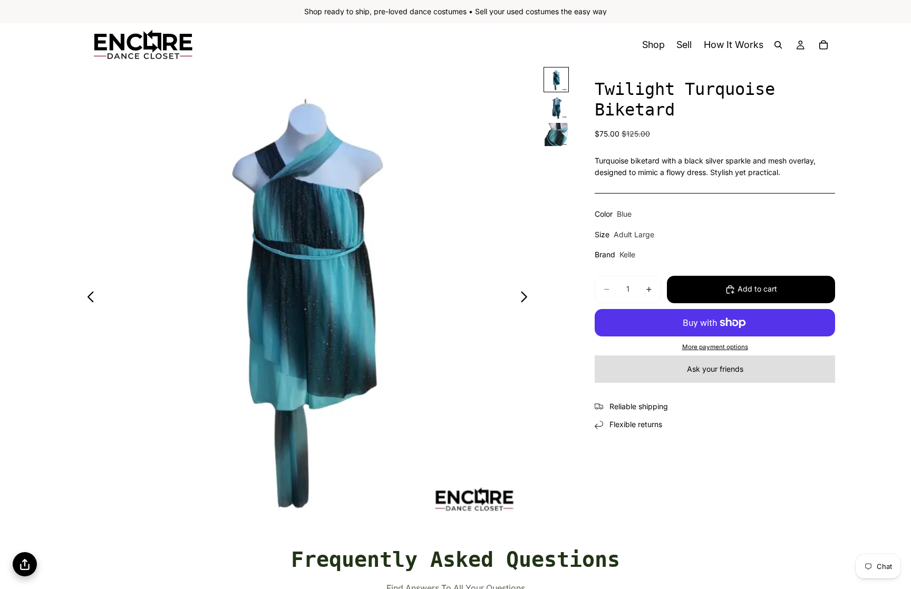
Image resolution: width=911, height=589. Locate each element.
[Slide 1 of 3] (556, 79)
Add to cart (757, 288)
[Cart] (823, 44)
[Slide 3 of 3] (556, 134)
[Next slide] (527, 298)
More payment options (715, 347)
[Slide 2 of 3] (556, 107)
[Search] (778, 44)
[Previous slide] (88, 298)
